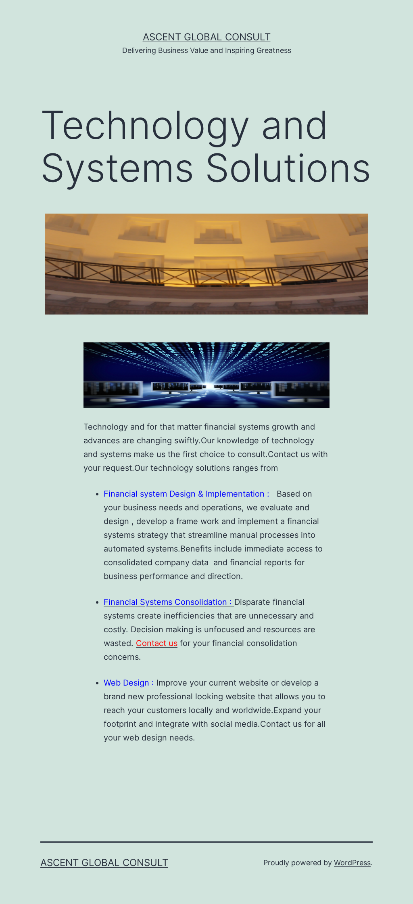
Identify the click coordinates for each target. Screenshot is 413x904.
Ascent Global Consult (207, 37)
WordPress (352, 862)
